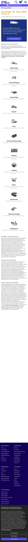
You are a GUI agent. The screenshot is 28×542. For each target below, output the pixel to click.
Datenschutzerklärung (6, 529)
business (4, 449)
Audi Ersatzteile (4, 492)
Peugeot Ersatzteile (5, 501)
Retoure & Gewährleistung (19, 451)
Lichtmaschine (17, 476)
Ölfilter (15, 480)
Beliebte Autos (17, 460)
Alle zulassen (14, 539)
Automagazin (16, 457)
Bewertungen (4, 458)
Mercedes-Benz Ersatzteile (6, 497)
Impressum (3, 474)
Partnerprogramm (4, 453)
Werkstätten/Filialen (5, 455)
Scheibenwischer (17, 485)
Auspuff (15, 469)
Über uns (3, 447)
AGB (2, 472)
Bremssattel (16, 472)
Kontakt (2, 469)
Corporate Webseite (5, 451)
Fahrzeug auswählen (14, 38)
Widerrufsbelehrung (5, 480)
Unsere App (3, 460)
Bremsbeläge (16, 470)
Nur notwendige (14, 533)
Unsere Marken (17, 458)
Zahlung (15, 447)
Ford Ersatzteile (4, 495)
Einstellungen (14, 536)
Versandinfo (16, 449)
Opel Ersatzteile (4, 499)
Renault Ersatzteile (5, 503)
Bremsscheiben (17, 474)
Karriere (2, 457)
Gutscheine (16, 462)
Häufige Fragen (17, 455)
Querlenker (16, 481)
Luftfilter (15, 478)
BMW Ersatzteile (4, 493)
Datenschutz (3, 470)
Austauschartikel (17, 453)
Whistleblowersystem (5, 476)
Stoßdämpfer (16, 483)
